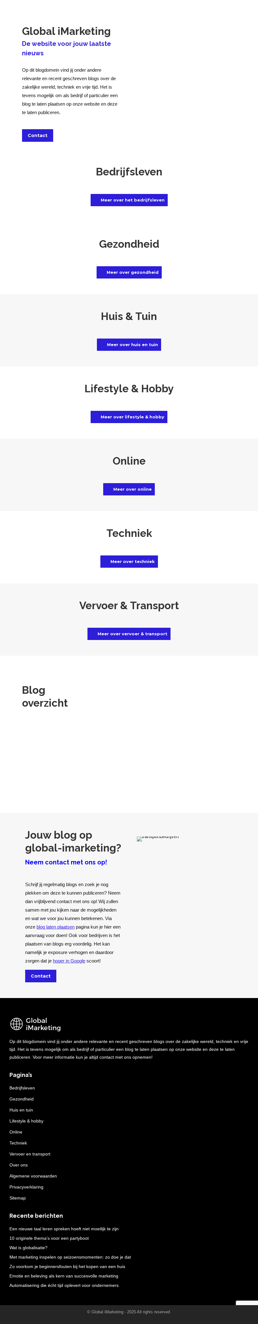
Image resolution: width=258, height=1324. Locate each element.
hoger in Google (69, 960)
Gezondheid (21, 1098)
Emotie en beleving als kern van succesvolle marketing (63, 1275)
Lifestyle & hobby (26, 1120)
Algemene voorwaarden (33, 1175)
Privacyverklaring (26, 1186)
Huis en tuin (21, 1109)
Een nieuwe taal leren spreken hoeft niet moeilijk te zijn (64, 1228)
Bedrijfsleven (22, 1087)
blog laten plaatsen (55, 927)
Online (15, 1131)
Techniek (18, 1142)
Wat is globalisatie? (28, 1247)
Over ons (18, 1164)
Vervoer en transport (29, 1153)
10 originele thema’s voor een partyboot (49, 1238)
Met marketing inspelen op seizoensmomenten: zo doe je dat (70, 1257)
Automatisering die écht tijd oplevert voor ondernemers (64, 1285)
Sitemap (17, 1197)
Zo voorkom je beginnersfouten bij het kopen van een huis (67, 1266)
